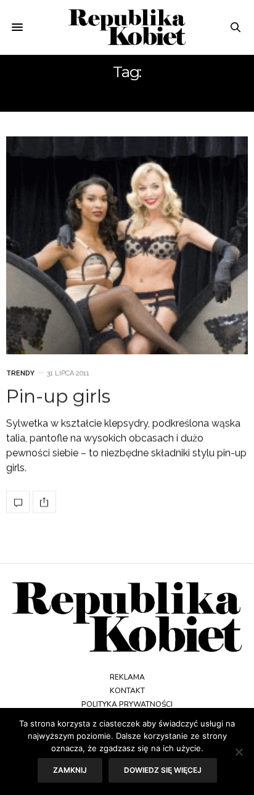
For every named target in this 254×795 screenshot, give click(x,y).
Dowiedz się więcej (163, 770)
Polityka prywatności (127, 704)
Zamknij (70, 770)
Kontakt (127, 691)
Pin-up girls (58, 396)
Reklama (127, 677)
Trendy (20, 373)
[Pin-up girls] (127, 245)
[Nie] (238, 752)
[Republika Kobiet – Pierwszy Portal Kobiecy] (127, 27)
